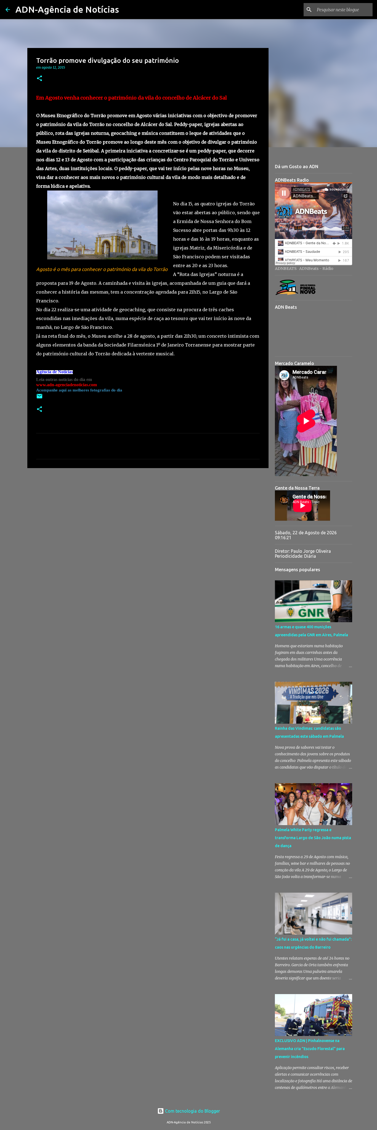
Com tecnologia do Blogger (192, 1110)
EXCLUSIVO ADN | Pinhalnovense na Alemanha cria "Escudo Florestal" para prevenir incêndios (310, 1048)
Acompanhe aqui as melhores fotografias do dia (79, 390)
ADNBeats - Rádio (316, 268)
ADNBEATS (286, 268)
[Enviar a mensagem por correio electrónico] (39, 398)
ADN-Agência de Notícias (67, 9)
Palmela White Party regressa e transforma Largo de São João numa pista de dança (313, 838)
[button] (39, 78)
